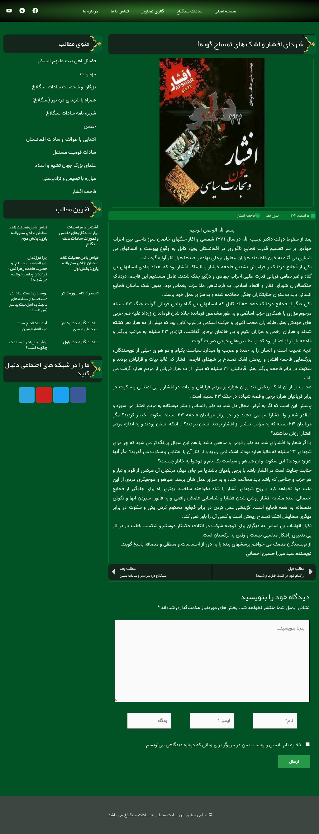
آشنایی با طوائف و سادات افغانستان (61, 139)
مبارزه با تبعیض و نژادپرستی (69, 179)
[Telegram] (22, 10)
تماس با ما (120, 11)
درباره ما (90, 11)
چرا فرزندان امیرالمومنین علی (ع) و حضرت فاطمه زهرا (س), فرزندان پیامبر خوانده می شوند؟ (27, 268)
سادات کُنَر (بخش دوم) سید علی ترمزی (79, 325)
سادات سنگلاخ (189, 11)
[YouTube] (9, 10)
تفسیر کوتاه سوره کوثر (79, 292)
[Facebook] (35, 10)
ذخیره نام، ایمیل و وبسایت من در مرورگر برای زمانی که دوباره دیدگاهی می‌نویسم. (223, 745)
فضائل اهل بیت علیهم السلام (67, 61)
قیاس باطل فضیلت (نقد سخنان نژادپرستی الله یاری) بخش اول (79, 263)
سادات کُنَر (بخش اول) (79, 341)
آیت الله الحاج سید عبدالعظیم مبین (32, 325)
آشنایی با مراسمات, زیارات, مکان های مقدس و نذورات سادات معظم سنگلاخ (78, 235)
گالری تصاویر (152, 11)
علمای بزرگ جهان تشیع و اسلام (65, 166)
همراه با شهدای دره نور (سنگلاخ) (64, 100)
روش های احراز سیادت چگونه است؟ (28, 344)
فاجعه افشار (246, 215)
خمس (90, 126)
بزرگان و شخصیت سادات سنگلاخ (64, 87)
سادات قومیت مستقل (74, 152)
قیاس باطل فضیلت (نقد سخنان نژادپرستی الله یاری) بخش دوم (28, 232)
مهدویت (88, 74)
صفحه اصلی (225, 11)
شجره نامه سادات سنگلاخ (71, 113)
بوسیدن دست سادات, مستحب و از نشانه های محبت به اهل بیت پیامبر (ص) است (28, 301)
